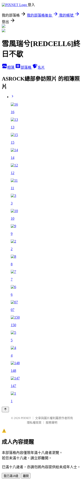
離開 (26, 476)
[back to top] (5, 409)
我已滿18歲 (11, 476)
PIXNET (26, 418)
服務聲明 (51, 422)
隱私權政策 (34, 422)
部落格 (26, 67)
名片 (41, 67)
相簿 (11, 67)
